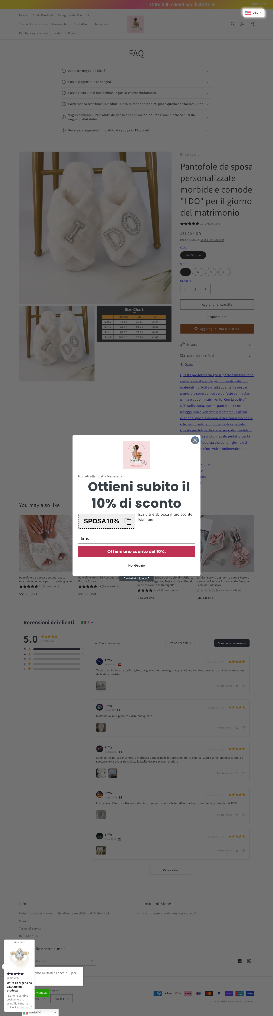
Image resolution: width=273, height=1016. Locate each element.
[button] (106, 521)
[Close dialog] (195, 440)
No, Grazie (136, 565)
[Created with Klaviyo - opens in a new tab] (136, 578)
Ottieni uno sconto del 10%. (136, 551)
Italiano (34, 1012)
